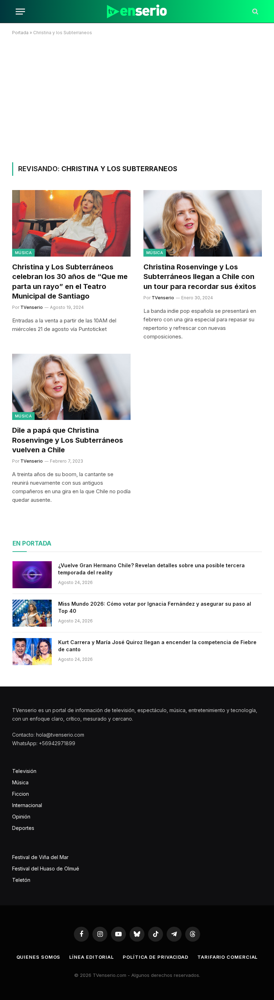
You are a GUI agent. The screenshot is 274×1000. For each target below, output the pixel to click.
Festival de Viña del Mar (40, 857)
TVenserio (31, 307)
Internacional (27, 805)
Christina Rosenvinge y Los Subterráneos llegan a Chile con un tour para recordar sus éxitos (199, 276)
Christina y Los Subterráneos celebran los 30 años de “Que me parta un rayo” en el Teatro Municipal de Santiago (70, 281)
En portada (31, 543)
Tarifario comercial (227, 957)
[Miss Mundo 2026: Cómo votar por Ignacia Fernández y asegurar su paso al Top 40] (32, 613)
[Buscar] (254, 12)
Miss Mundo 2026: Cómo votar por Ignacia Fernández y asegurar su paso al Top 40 (154, 607)
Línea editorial (91, 957)
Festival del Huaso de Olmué (45, 868)
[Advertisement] (137, 97)
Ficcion (20, 794)
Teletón (21, 880)
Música (23, 252)
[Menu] (20, 12)
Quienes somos (38, 957)
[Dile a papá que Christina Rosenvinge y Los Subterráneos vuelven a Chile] (71, 387)
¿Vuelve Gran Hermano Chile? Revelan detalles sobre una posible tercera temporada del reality (151, 568)
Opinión (21, 817)
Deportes (23, 828)
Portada (20, 32)
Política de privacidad (155, 957)
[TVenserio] (137, 11)
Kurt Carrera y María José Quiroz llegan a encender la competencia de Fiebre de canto (157, 645)
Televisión (24, 771)
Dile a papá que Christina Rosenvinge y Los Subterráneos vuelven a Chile (67, 440)
